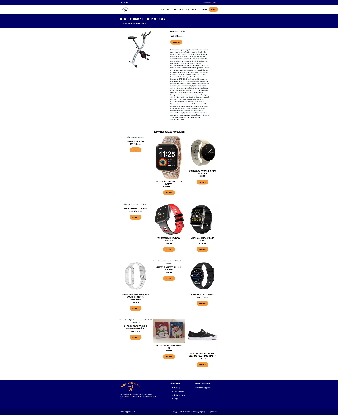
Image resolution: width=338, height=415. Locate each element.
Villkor (187, 412)
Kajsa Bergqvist (178, 9)
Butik (213, 9)
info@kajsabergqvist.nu (209, 2)
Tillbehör (182, 31)
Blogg (204, 9)
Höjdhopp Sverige (193, 9)
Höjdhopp (165, 9)
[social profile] (127, 2)
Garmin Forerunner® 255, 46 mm (135, 208)
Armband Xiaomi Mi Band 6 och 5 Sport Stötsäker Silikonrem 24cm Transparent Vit (135, 297)
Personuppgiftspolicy (198, 412)
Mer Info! (176, 42)
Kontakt (181, 412)
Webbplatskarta (211, 412)
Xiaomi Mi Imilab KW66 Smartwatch (202, 295)
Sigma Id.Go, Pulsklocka (135, 141)
